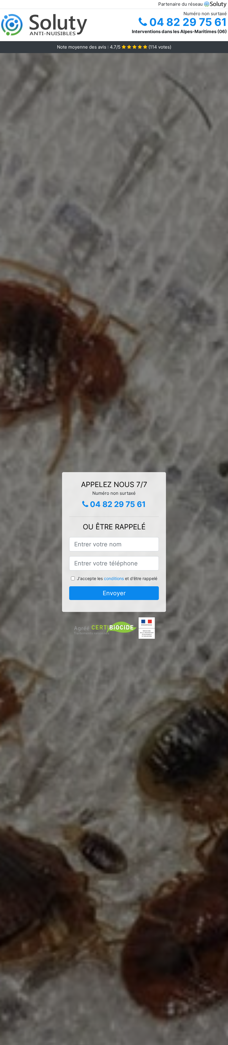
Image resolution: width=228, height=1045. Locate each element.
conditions (114, 578)
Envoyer (114, 593)
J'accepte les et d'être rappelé (117, 578)
